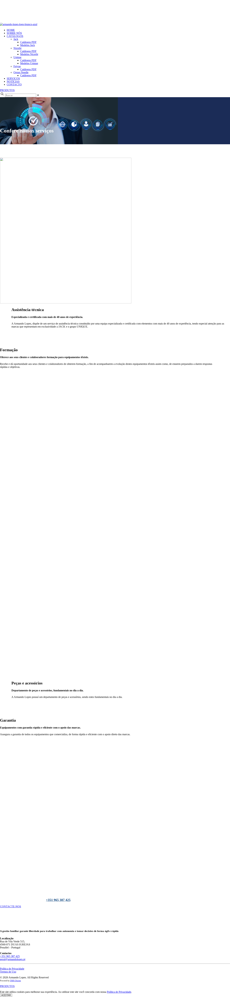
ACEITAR (6, 995)
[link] (38, 95)
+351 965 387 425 (58, 900)
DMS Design (15, 981)
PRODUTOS (7, 90)
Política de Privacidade (12, 968)
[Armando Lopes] (94, 24)
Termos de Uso (8, 971)
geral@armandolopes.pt (12, 959)
